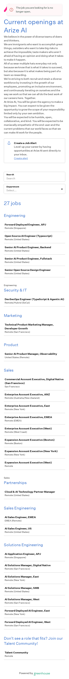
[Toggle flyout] (62, 189)
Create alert (21, 158)
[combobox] (6, 190)
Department (12, 186)
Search (10, 174)
